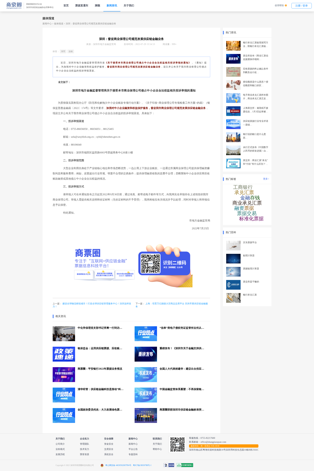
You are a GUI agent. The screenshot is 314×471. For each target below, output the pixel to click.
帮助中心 (157, 449)
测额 (97, 5)
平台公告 (133, 449)
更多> (266, 179)
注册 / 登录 (301, 5)
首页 (66, 5)
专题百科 (133, 454)
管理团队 (84, 444)
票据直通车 (81, 5)
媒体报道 (58, 23)
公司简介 (60, 444)
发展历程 (60, 454)
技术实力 (84, 449)
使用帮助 (279, 5)
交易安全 (108, 449)
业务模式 (60, 449)
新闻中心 (47, 23)
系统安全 (108, 454)
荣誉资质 (84, 454)
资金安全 (108, 444)
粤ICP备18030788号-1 (142, 465)
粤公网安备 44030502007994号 (118, 465)
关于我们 (129, 5)
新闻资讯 (112, 5)
